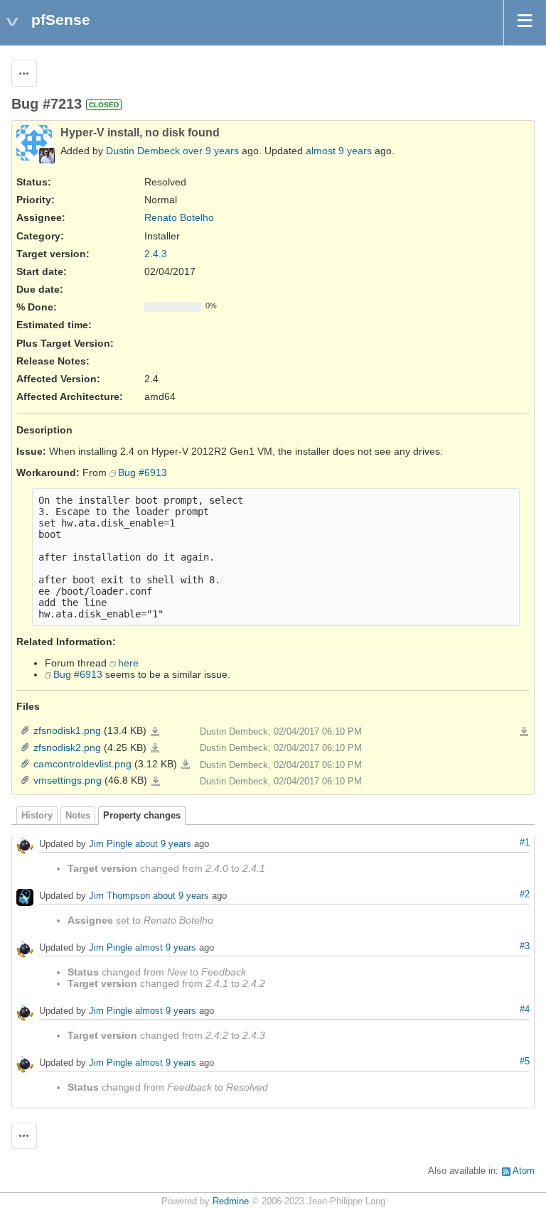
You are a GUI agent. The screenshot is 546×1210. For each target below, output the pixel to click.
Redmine (231, 1201)
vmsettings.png (67, 780)
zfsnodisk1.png (67, 730)
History (37, 816)
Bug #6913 (142, 472)
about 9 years (163, 843)
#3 (525, 946)
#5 (525, 1061)
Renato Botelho (179, 217)
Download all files (524, 732)
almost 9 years (339, 150)
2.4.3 (155, 253)
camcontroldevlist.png (82, 763)
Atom (524, 1171)
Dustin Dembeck (143, 150)
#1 (525, 843)
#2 (525, 895)
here (128, 663)
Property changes (142, 816)
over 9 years (211, 150)
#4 (525, 1010)
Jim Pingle (110, 843)
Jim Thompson (119, 895)
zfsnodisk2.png (67, 747)
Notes (77, 816)
